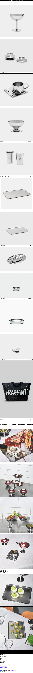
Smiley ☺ (1, 659)
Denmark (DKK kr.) (2, 671)
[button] (31, 2)
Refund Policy (2, 662)
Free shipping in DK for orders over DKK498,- (16, 0)
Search (1, 658)
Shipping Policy (2, 663)
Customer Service (3, 656)
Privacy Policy (2, 661)
